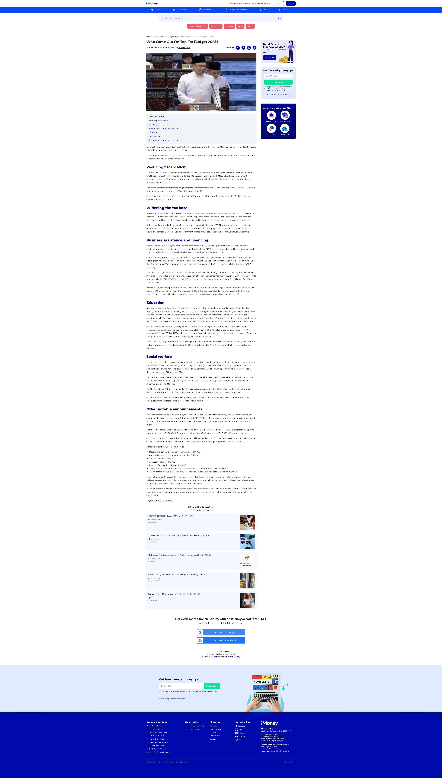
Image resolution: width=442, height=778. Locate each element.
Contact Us (214, 739)
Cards (240, 26)
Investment (216, 26)
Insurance (207, 10)
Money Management (197, 26)
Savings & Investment (238, 10)
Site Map (169, 762)
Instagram (242, 733)
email (227, 651)
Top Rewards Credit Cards (156, 739)
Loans (157, 10)
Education (153, 132)
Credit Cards (271, 135)
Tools (265, 10)
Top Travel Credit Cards (155, 736)
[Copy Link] (254, 48)
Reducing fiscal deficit (158, 121)
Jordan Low (184, 48)
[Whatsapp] (249, 48)
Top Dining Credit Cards (155, 745)
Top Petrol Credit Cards (155, 729)
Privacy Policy (233, 657)
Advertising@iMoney (180, 762)
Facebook (242, 726)
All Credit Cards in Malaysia (157, 749)
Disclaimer (161, 762)
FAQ (211, 742)
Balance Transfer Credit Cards (158, 752)
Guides (250, 26)
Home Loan (285, 135)
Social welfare (154, 136)
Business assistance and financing (163, 128)
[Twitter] (243, 48)
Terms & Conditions (212, 657)
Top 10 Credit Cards (154, 726)
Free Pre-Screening (241, 3)
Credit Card (181, 10)
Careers (213, 732)
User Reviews (215, 736)
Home (149, 37)
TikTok (240, 740)
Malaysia (169, 500)
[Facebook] (238, 48)
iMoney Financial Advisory (194, 726)
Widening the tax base (158, 124)
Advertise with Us (262, 3)
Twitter (240, 729)
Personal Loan (271, 121)
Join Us (291, 3)
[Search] (279, 18)
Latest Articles (159, 37)
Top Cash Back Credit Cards (157, 742)
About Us (213, 726)
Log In (279, 3)
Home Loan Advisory (192, 729)
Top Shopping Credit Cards (157, 732)
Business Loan (285, 121)
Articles (285, 10)
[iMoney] (152, 3)
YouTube (241, 736)
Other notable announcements (163, 140)
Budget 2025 (173, 37)
